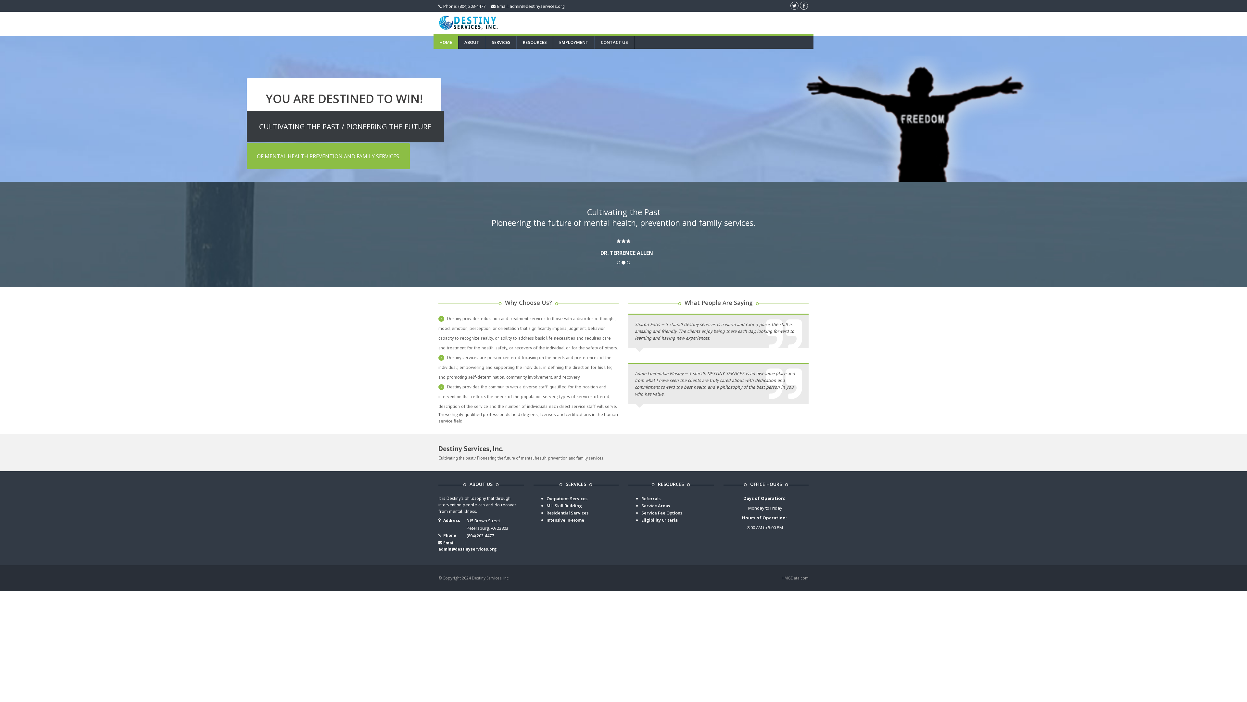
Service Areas (655, 506)
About (471, 42)
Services (501, 42)
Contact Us (614, 42)
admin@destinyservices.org (467, 549)
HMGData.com (795, 578)
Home (445, 42)
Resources (535, 42)
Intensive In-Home (565, 520)
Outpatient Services (567, 498)
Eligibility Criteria (659, 520)
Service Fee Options (661, 513)
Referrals (651, 498)
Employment (573, 42)
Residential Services (567, 513)
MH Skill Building (564, 506)
